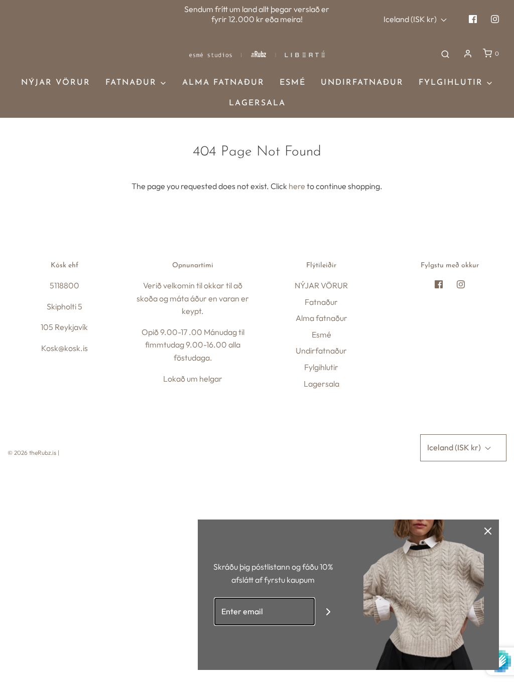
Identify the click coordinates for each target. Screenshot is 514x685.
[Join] (328, 611)
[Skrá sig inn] (468, 53)
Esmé (293, 83)
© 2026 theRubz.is (32, 452)
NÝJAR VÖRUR (55, 83)
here (297, 186)
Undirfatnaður (362, 83)
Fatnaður (321, 302)
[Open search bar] (445, 53)
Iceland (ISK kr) (410, 19)
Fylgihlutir (321, 367)
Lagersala (257, 103)
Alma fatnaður (223, 83)
